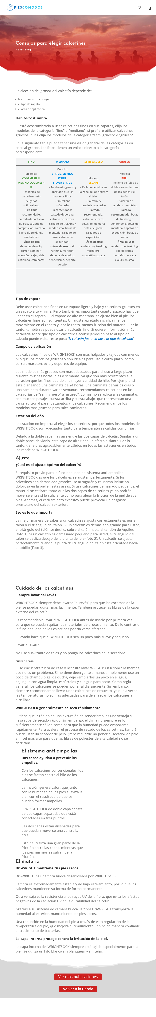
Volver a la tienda (78, 988)
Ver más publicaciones (78, 976)
